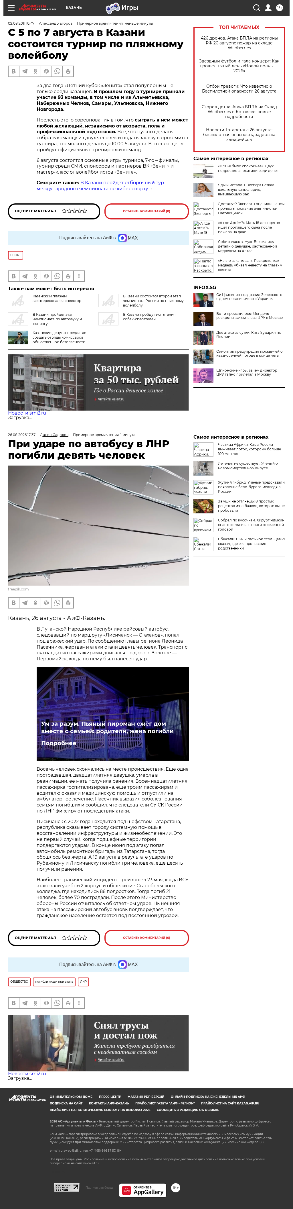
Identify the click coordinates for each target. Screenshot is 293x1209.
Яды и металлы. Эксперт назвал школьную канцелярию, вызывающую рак (246, 189)
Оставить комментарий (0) (146, 211)
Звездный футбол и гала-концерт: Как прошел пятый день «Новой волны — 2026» (239, 66)
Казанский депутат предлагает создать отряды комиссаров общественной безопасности (60, 337)
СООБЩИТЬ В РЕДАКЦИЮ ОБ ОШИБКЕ (188, 1110)
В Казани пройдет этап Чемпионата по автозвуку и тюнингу (57, 319)
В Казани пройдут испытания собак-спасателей (149, 316)
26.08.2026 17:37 (21, 435)
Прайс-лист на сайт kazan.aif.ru (230, 1103)
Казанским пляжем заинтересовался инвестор (57, 298)
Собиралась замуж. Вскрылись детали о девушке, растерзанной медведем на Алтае (247, 246)
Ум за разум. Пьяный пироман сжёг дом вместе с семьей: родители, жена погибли (107, 727)
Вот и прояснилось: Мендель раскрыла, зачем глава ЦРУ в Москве (249, 316)
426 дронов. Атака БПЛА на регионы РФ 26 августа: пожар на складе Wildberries (239, 43)
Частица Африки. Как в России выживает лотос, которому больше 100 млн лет (249, 449)
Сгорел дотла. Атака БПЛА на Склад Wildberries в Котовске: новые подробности (239, 112)
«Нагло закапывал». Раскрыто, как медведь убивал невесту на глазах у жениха (250, 265)
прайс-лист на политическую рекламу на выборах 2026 (100, 1110)
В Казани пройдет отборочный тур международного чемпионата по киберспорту (100, 185)
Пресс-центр (110, 1097)
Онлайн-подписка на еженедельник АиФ (208, 1097)
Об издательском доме (71, 1097)
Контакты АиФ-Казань (109, 1103)
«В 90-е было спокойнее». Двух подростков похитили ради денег (248, 168)
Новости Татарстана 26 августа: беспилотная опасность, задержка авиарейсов (239, 134)
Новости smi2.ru (27, 413)
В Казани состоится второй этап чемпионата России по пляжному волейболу (153, 300)
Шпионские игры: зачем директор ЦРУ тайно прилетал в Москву (246, 372)
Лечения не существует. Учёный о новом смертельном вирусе (248, 465)
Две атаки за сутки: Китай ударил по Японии (248, 335)
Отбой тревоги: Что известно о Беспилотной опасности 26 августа (239, 89)
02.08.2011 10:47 (21, 23)
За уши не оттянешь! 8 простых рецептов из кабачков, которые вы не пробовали (251, 506)
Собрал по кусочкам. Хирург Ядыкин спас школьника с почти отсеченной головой (251, 524)
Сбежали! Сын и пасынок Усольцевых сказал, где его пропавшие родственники (251, 543)
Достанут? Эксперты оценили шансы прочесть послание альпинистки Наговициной (251, 208)
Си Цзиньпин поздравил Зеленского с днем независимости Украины (249, 297)
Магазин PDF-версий (146, 1097)
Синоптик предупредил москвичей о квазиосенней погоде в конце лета (249, 354)
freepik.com (18, 589)
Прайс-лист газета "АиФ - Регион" (165, 1103)
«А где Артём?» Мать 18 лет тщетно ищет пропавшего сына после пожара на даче (249, 227)
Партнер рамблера (99, 1187)
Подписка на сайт (66, 1103)
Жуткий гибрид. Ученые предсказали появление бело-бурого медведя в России (251, 487)
